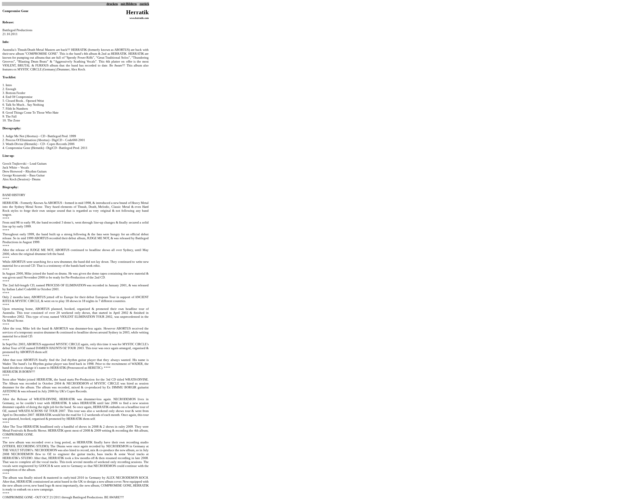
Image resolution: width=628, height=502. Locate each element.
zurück (144, 4)
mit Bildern (129, 4)
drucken (112, 4)
